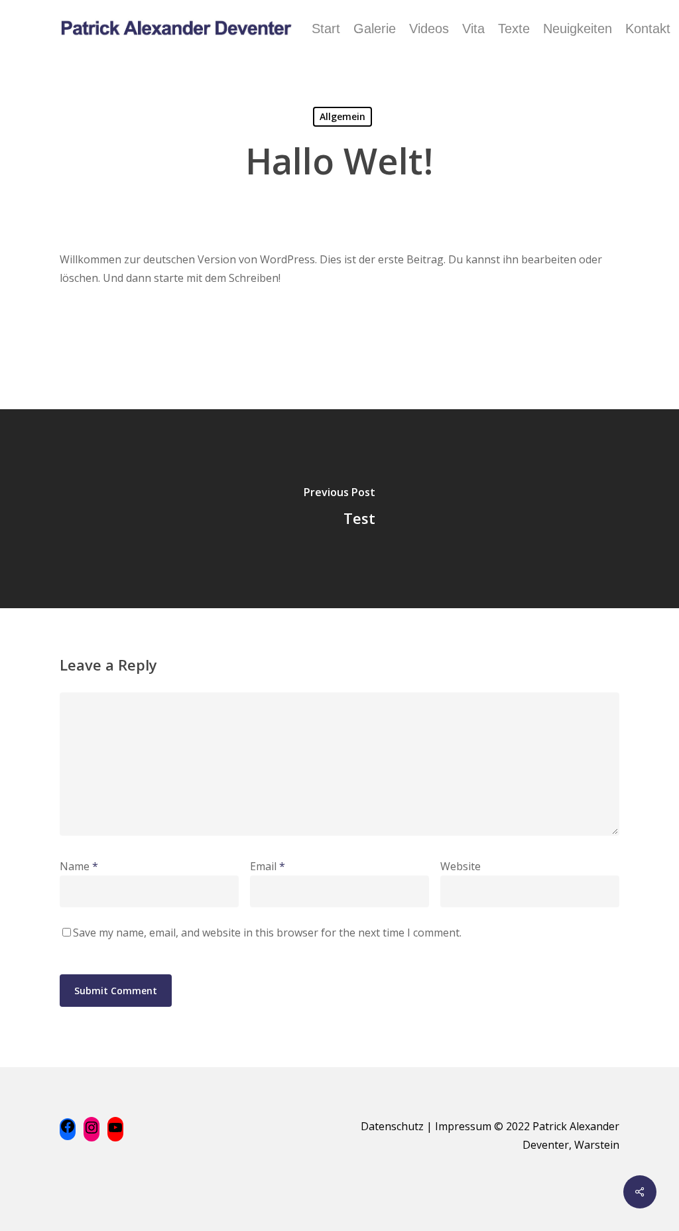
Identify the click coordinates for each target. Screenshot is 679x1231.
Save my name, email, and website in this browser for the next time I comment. (267, 932)
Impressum (463, 1126)
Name (79, 866)
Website (460, 866)
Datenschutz (392, 1126)
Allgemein (342, 116)
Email (267, 866)
